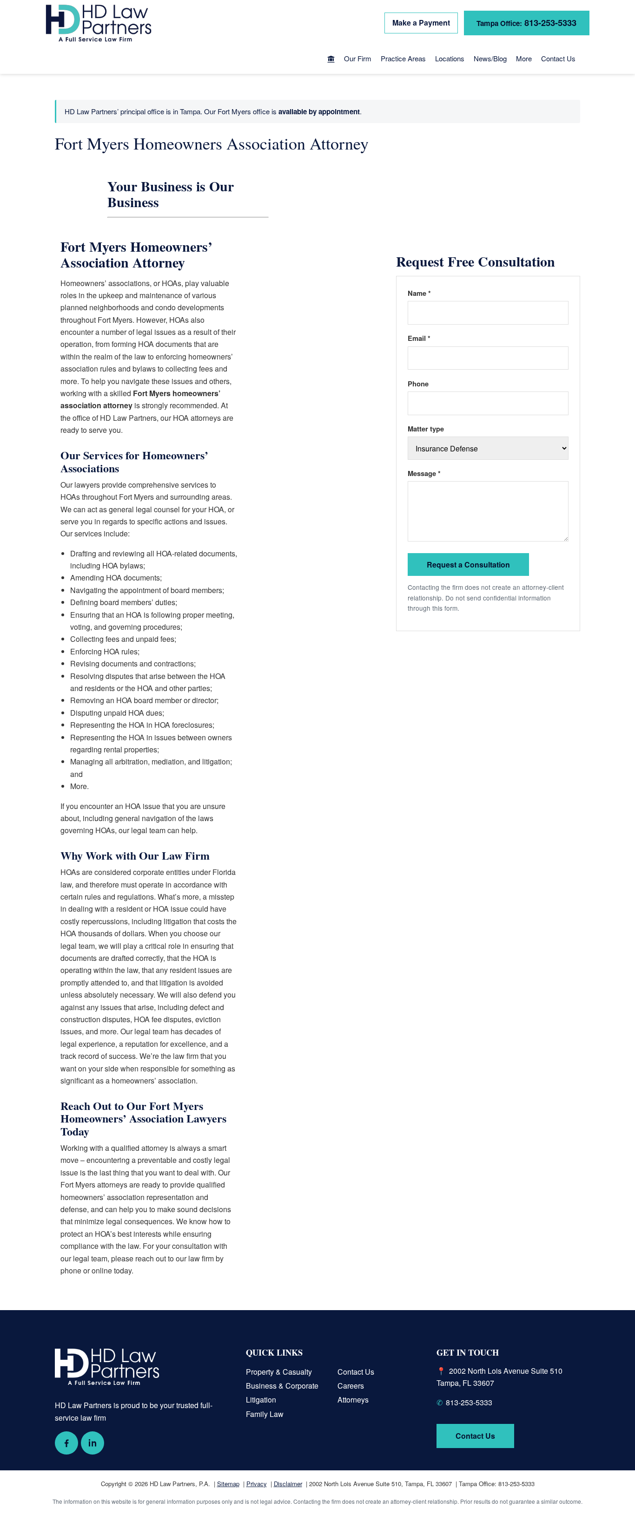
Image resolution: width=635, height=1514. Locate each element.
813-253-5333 (526, 22)
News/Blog (490, 58)
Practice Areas (403, 58)
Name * (419, 293)
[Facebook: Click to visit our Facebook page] (66, 1443)
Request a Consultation (468, 564)
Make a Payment (421, 22)
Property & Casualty (279, 1371)
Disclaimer (288, 1483)
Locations (449, 58)
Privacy (256, 1483)
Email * (419, 338)
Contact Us (558, 58)
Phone (418, 383)
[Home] (331, 60)
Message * (424, 473)
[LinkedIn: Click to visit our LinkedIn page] (92, 1443)
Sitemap (228, 1483)
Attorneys (353, 1399)
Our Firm (357, 58)
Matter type (426, 429)
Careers (350, 1385)
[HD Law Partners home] (99, 23)
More (524, 58)
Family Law (265, 1414)
